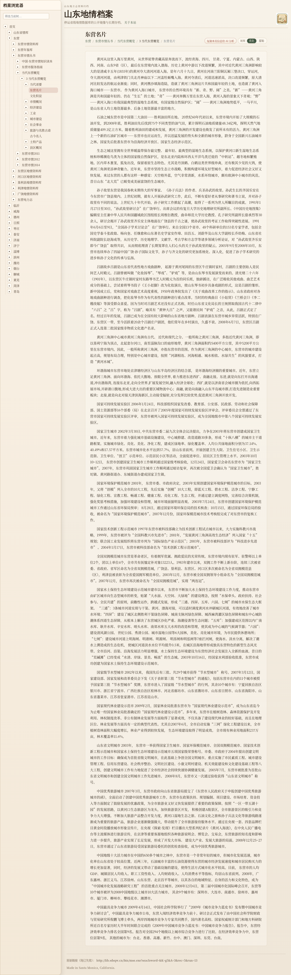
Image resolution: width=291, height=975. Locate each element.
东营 (88, 41)
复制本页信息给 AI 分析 (220, 41)
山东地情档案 (88, 14)
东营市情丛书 (104, 41)
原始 (261, 41)
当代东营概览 (126, 41)
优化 (251, 41)
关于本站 (130, 22)
